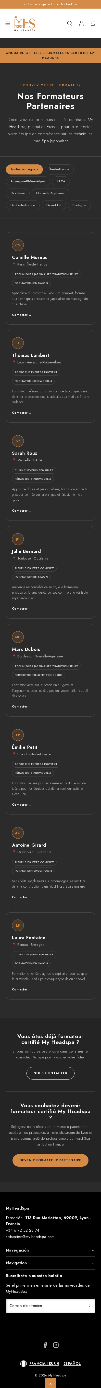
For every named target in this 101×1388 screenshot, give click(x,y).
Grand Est (54, 205)
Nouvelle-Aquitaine (50, 193)
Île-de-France (59, 169)
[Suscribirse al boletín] (89, 1306)
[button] (8, 23)
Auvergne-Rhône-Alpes (28, 181)
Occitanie (18, 193)
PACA (61, 181)
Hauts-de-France (23, 205)
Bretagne (79, 205)
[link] (81, 23)
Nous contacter (50, 1073)
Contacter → (22, 314)
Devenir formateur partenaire (50, 1160)
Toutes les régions (24, 169)
